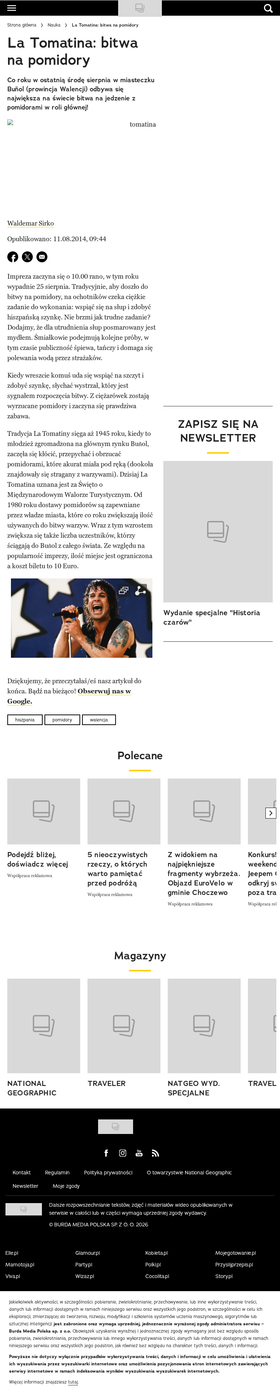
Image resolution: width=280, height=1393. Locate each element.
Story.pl (224, 1276)
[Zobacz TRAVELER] (124, 1026)
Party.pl (83, 1264)
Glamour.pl (87, 1253)
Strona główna (21, 25)
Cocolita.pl (157, 1276)
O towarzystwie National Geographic (189, 1172)
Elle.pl (11, 1253)
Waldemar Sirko (30, 223)
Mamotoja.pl (19, 1264)
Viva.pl (12, 1276)
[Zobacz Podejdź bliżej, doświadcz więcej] (43, 812)
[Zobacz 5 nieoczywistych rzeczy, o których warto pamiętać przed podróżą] (124, 812)
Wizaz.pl (84, 1276)
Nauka (54, 25)
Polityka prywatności (108, 1172)
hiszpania (25, 720)
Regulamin (57, 1172)
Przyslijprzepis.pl (234, 1264)
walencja (99, 720)
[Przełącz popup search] (268, 8)
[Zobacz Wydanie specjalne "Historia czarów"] (218, 532)
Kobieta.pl (156, 1253)
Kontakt (22, 1172)
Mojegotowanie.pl (235, 1253)
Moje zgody (66, 1186)
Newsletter (25, 1186)
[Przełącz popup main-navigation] (12, 8)
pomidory (62, 720)
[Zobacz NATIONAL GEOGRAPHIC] (43, 1026)
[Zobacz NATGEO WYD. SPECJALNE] (204, 1026)
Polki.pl (153, 1264)
